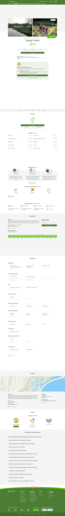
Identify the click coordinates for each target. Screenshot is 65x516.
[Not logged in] (56, 1)
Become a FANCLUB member (32, 75)
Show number (32, 426)
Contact (40, 494)
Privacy (27, 513)
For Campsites (32, 494)
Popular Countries (23, 498)
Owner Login (32, 501)
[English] (38, 1)
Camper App (22, 494)
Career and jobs (52, 495)
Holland (21, 58)
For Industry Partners (34, 497)
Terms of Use (20, 513)
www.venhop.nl (49, 424)
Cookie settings (32, 513)
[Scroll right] (57, 175)
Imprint (24, 513)
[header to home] (12, 1)
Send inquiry (32, 52)
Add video (26, 127)
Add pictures (38, 127)
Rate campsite (32, 125)
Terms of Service (38, 513)
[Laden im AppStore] (44, 510)
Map (12, 3)
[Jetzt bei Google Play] (50, 510)
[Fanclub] (16, 3)
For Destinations (33, 495)
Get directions (44, 402)
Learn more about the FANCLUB (32, 77)
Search (9, 3)
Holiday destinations (23, 3)
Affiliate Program (33, 499)
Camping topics (31, 3)
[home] (12, 491)
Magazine (43, 3)
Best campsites (37, 3)
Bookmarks (51, 1)
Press (50, 497)
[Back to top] (32, 487)
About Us (50, 494)
